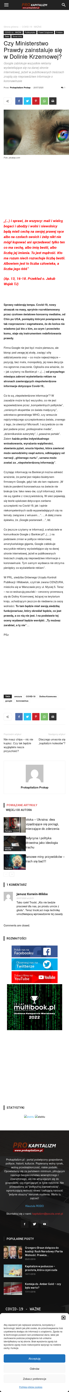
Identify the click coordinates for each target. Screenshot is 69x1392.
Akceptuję (34, 1358)
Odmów (34, 1368)
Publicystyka (30, 32)
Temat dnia (17, 36)
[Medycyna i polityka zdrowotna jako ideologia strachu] (13, 843)
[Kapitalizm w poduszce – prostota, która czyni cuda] (13, 1271)
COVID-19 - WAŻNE (32, 26)
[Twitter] (34, 1224)
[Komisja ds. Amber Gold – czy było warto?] (13, 1288)
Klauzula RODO (34, 1206)
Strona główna (11, 26)
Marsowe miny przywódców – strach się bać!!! (44, 858)
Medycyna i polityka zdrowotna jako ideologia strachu (41, 842)
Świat (7, 36)
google (8, 700)
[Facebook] (24, 1224)
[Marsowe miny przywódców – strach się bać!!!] (13, 862)
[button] (63, 1318)
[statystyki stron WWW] (29, 1116)
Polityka (59, 32)
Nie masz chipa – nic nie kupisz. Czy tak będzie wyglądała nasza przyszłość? (18, 745)
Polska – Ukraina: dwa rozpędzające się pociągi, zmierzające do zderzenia (41, 824)
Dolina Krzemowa (47, 696)
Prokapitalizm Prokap (20, 87)
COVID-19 (30, 696)
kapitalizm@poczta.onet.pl (47, 1213)
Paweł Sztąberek (45, 32)
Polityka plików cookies (30, 1387)
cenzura (18, 696)
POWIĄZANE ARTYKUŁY (22, 805)
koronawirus (22, 700)
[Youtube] (44, 1224)
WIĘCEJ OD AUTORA (19, 810)
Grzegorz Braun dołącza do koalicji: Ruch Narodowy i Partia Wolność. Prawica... (44, 1251)
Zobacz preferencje (34, 1379)
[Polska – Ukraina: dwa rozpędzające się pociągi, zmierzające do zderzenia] (13, 824)
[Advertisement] (34, 16)
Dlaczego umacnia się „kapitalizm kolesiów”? (52, 741)
